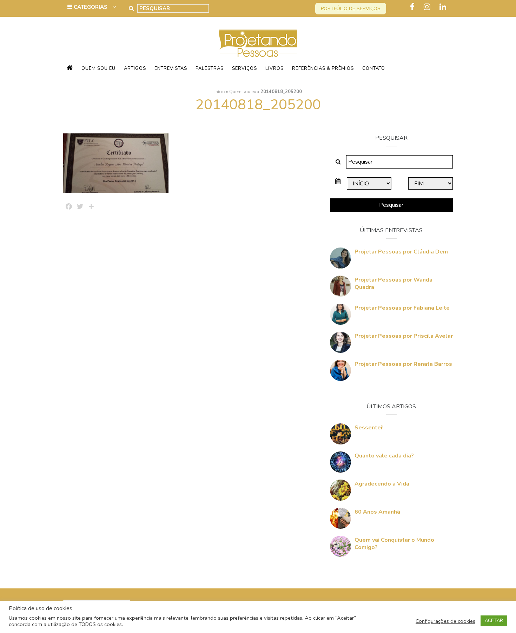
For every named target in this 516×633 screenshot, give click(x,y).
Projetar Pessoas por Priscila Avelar (404, 336)
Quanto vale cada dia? (384, 456)
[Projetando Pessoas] (258, 43)
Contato (373, 68)
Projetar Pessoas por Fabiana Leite (402, 308)
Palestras (210, 68)
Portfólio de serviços (351, 8)
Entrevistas (170, 68)
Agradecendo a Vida (382, 484)
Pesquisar (391, 205)
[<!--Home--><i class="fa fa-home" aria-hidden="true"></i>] (70, 68)
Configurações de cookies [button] (445, 621)
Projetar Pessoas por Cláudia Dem (401, 252)
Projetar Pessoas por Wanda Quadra (393, 283)
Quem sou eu (98, 68)
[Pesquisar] (131, 8)
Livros (274, 68)
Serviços (244, 68)
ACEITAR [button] (494, 621)
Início (219, 91)
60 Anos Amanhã (377, 512)
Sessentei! (369, 427)
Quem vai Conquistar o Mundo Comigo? (394, 543)
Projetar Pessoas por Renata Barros (403, 364)
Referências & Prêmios (323, 68)
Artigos (135, 68)
